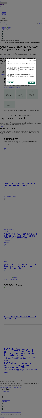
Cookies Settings (10, 82)
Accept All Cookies (31, 82)
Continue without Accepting (32, 60)
